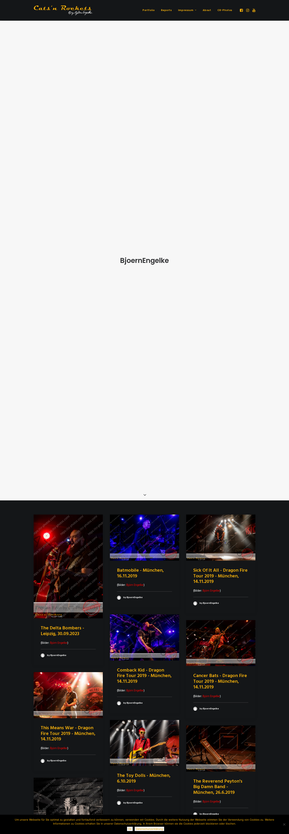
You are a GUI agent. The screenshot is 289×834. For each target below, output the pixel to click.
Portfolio (149, 10)
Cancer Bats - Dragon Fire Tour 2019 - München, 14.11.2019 (220, 681)
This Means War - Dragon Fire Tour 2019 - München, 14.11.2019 (68, 733)
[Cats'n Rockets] (63, 10)
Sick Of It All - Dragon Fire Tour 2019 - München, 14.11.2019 (220, 576)
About (207, 10)
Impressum (185, 10)
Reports (166, 10)
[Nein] (284, 824)
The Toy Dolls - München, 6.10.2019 (143, 778)
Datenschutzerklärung (149, 828)
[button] (241, 10)
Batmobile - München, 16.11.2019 (140, 573)
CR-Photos (224, 10)
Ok (130, 828)
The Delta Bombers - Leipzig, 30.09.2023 (62, 631)
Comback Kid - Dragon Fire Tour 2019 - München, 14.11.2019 (144, 676)
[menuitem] (148, 10)
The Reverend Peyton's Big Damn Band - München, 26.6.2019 (217, 787)
